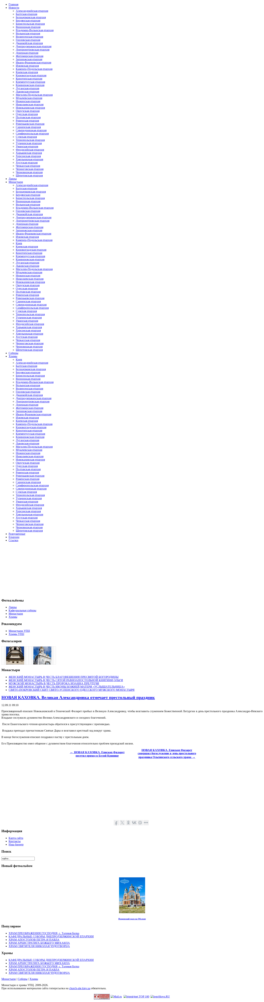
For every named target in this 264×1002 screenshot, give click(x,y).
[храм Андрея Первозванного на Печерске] (42, 663)
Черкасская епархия (28, 165)
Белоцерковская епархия (31, 17)
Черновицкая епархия (29, 172)
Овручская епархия (28, 110)
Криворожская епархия (30, 85)
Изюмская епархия (27, 65)
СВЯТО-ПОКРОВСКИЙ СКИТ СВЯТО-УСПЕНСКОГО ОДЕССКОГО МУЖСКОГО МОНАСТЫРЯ (72, 689)
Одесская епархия (27, 114)
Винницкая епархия (28, 27)
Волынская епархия (28, 33)
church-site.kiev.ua (79, 988)
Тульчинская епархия (29, 143)
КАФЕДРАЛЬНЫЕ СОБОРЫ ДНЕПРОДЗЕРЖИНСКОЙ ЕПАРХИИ (51, 936)
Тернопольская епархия (30, 140)
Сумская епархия (26, 136)
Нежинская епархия (28, 101)
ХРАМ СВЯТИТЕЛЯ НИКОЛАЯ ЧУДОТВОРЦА (39, 946)
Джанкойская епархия (29, 43)
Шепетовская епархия (29, 175)
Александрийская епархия (32, 10)
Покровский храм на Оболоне (132, 919)
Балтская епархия (26, 14)
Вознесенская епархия (29, 36)
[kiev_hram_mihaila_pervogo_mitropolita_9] (15, 663)
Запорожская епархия (29, 59)
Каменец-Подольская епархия (34, 68)
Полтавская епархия (28, 117)
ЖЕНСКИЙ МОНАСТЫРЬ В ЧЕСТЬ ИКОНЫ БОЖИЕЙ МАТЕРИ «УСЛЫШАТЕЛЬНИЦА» (67, 686)
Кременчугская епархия (30, 81)
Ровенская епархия (27, 120)
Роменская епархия (27, 478)
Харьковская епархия (29, 152)
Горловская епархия (28, 39)
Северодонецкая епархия (31, 130)
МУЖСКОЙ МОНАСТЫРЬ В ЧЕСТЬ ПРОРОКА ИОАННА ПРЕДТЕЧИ (54, 683)
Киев (19, 243)
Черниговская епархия (29, 169)
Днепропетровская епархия (32, 49)
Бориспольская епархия (30, 23)
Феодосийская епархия (30, 149)
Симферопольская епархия (32, 133)
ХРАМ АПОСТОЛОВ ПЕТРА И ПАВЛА (34, 939)
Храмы (33, 978)
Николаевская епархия (29, 104)
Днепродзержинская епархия (33, 46)
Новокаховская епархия (30, 107)
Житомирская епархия (29, 56)
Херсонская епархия (28, 156)
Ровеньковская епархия (30, 123)
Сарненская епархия (28, 127)
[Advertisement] (109, 570)
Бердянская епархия (28, 20)
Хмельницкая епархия (29, 159)
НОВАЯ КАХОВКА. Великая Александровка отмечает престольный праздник (78, 697)
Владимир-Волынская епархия (35, 30)
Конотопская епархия (29, 78)
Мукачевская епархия (29, 98)
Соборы (22, 978)
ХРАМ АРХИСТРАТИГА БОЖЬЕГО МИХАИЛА (39, 942)
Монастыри (8, 978)
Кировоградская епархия (31, 75)
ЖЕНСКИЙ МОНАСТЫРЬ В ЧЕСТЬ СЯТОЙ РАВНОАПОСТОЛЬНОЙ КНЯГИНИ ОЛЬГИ (66, 680)
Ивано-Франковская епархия (33, 62)
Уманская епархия (27, 146)
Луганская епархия (27, 88)
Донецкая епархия (27, 52)
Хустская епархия (27, 162)
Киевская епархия (27, 72)
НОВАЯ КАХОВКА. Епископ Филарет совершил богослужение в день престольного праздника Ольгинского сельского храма (167, 754)
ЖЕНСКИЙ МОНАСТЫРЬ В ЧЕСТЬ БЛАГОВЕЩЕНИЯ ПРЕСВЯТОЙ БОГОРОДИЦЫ (64, 676)
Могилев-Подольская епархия (34, 94)
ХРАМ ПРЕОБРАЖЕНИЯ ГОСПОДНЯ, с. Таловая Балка (44, 933)
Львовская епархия (27, 91)
